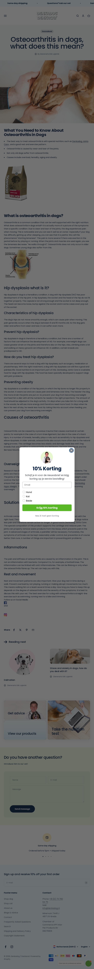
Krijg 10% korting (47, 507)
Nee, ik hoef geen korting (47, 515)
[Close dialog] (71, 450)
